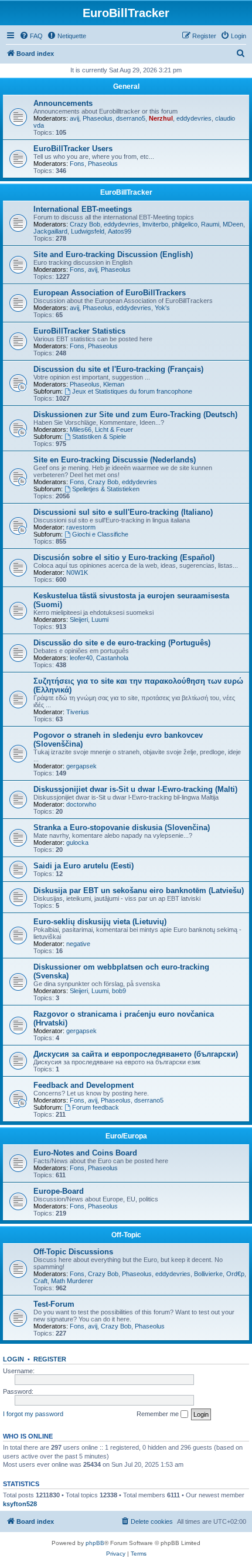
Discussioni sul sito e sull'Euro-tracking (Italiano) (123, 512)
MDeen (233, 224)
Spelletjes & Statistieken (105, 488)
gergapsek (81, 766)
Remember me (159, 1413)
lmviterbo (155, 224)
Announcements (63, 103)
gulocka (77, 842)
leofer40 (81, 657)
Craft (40, 1280)
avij (74, 118)
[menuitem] (31, 36)
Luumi (99, 619)
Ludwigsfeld (87, 231)
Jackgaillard (50, 231)
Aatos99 (119, 231)
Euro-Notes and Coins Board (85, 1152)
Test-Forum (53, 1304)
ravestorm (81, 527)
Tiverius (77, 711)
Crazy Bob (85, 224)
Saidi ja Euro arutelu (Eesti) (83, 865)
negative (78, 943)
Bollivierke (208, 1273)
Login (13, 1359)
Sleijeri (79, 619)
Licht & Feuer (114, 429)
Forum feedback (95, 1107)
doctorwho (81, 804)
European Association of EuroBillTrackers (109, 292)
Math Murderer (72, 1280)
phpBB (95, 1543)
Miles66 (80, 429)
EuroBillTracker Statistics (79, 331)
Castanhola (112, 657)
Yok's (162, 307)
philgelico (184, 224)
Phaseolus (98, 118)
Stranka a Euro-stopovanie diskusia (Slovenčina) (121, 827)
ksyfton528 (20, 1503)
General (126, 86)
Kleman (113, 384)
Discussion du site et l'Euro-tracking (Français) (118, 369)
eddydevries (194, 118)
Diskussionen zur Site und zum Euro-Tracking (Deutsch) (135, 414)
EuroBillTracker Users (73, 148)
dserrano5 (130, 118)
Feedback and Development (83, 1085)
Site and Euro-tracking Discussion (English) (113, 254)
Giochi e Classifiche (100, 534)
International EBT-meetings (82, 209)
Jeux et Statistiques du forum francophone (132, 391)
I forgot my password (33, 1413)
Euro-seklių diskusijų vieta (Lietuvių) (99, 921)
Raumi (210, 224)
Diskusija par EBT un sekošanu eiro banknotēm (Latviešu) (138, 890)
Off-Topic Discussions (73, 1251)
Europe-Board (58, 1191)
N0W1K (77, 572)
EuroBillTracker (126, 192)
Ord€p (235, 1273)
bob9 (119, 990)
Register (49, 1359)
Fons (77, 163)
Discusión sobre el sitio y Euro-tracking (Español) (123, 557)
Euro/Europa (126, 1136)
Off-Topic (126, 1235)
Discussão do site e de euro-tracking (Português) (121, 642)
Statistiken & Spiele (99, 436)
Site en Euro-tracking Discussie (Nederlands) (114, 459)
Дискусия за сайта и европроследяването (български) (135, 1054)
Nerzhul (161, 118)
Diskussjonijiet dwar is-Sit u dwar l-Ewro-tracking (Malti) (135, 789)
